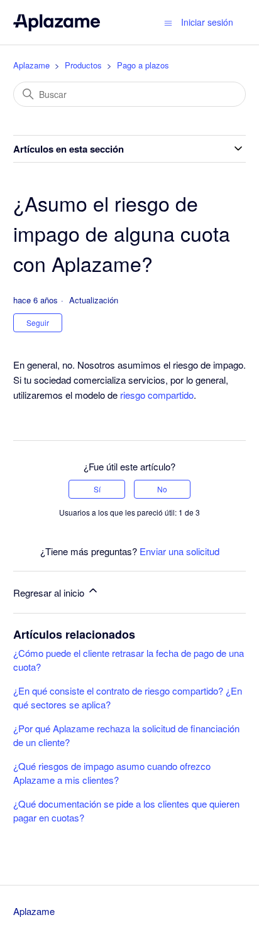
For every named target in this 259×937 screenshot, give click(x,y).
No (162, 489)
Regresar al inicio (50, 592)
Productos (83, 65)
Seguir (37, 322)
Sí (97, 489)
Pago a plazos (143, 65)
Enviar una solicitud (179, 551)
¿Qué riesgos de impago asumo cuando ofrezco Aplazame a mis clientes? (112, 773)
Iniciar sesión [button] (207, 22)
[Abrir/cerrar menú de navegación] (168, 22)
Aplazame (31, 65)
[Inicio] (57, 22)
